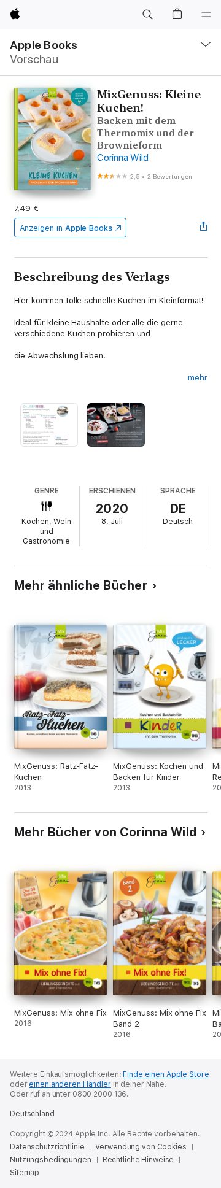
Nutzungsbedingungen (50, 1159)
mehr (197, 377)
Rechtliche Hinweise (138, 1159)
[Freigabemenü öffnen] (203, 227)
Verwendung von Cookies (140, 1147)
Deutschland (32, 1113)
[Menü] (206, 14)
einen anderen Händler (69, 1084)
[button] (147, 14)
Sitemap (24, 1172)
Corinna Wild (122, 157)
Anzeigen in (66, 228)
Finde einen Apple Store (166, 1074)
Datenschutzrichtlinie (47, 1147)
